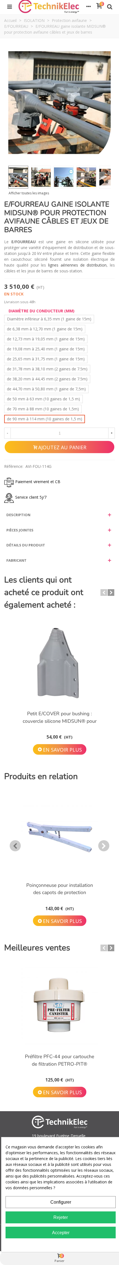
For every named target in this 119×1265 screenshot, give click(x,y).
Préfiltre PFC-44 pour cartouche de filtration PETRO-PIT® (59, 1060)
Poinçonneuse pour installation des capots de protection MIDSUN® (59, 892)
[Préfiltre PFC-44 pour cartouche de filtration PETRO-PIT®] (59, 1005)
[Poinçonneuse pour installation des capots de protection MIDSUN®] (59, 834)
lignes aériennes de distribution (77, 265)
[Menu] (9, 6)
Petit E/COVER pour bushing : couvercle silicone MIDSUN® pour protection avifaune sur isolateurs (60, 721)
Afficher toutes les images (29, 193)
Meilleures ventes (37, 947)
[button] (103, 592)
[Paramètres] (88, 6)
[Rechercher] (109, 6)
